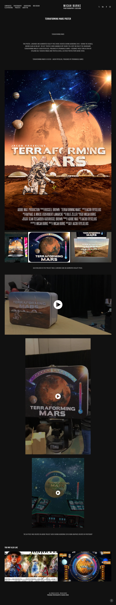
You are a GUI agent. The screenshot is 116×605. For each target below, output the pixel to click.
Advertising (27, 6)
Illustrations (9, 8)
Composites (8, 6)
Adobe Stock (65, 595)
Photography (18, 6)
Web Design (36, 6)
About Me (25, 8)
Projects (17, 8)
